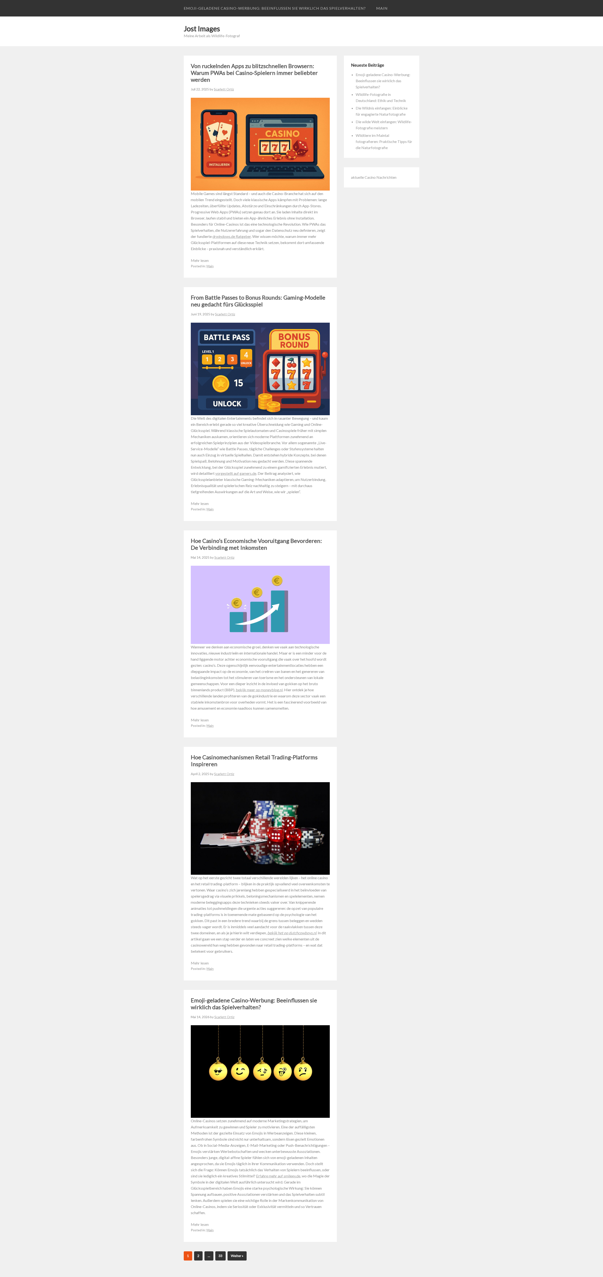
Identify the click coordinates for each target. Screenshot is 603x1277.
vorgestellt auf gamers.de (235, 473)
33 (220, 1256)
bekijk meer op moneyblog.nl (259, 689)
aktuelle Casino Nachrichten (373, 177)
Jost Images (202, 28)
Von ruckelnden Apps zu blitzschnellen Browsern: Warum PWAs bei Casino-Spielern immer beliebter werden (254, 72)
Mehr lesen (200, 260)
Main (382, 8)
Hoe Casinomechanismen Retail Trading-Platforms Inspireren (254, 760)
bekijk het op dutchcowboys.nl (291, 933)
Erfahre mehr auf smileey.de (278, 1176)
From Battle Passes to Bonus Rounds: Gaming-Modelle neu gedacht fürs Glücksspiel (258, 301)
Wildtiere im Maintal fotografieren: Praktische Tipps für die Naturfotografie (384, 141)
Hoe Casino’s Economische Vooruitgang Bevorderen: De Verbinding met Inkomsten (256, 544)
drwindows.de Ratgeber (231, 236)
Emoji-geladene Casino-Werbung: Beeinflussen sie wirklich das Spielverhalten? (275, 8)
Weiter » (237, 1256)
